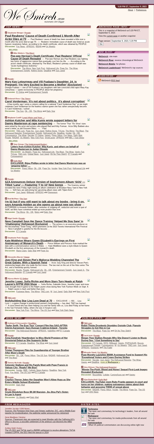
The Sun (20, 111)
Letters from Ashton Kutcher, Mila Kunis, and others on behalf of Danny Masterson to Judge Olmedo (45, 147)
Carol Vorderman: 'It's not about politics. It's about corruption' (45, 101)
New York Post (38, 68)
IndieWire (52, 331)
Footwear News (23, 291)
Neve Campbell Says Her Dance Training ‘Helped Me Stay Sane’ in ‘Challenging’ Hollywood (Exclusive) (44, 222)
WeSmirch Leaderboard (109, 68)
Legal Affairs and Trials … (33, 118)
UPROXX (30, 46)
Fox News (20, 46)
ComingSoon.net (117, 375)
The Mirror (26, 68)
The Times (25, 99)
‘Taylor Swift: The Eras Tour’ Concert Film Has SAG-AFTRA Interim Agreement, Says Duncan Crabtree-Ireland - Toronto (36, 326)
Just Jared (60, 70)
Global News (33, 154)
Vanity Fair (79, 152)
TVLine (61, 131)
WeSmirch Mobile (107, 64)
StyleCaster (50, 138)
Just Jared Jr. (79, 270)
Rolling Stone (37, 70)
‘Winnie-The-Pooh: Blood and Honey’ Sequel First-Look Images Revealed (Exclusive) (114, 370)
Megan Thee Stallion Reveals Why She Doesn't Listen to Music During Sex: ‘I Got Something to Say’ (114, 339)
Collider (106, 375)
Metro (37, 212)
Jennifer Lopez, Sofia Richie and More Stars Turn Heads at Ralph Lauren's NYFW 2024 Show (44, 283)
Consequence (11, 135)
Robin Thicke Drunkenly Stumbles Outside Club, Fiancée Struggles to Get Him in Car (111, 326)
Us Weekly (50, 46)
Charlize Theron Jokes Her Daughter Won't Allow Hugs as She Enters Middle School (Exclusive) (37, 380)
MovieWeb (97, 375)
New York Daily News (64, 310)
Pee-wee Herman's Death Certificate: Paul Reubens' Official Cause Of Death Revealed (46, 57)
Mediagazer (93, 416)
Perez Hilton (57, 135)
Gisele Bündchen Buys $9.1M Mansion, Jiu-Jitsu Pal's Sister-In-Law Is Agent (37, 393)
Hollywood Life (52, 68)
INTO (105, 343)
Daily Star (50, 111)
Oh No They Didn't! (58, 154)
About (130, 10)
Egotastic (95, 347)
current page (112, 36)
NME (25, 370)
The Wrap (73, 68)
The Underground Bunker (36, 144)
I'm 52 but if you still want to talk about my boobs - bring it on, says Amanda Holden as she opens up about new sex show (45, 203)
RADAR (15, 138)
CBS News (94, 392)
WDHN (39, 46)
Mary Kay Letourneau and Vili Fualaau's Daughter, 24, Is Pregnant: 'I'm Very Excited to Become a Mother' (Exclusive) (43, 83)
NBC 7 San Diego (76, 138)
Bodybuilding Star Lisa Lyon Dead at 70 (28, 300)
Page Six (64, 68)
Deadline (47, 70)
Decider (31, 135)
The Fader (107, 347)
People (28, 33)
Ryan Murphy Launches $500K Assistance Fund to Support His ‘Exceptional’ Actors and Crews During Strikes (114, 356)
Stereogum (52, 192)
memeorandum (95, 423)
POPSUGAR (130, 343)
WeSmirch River (106, 60)
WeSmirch (103, 56)
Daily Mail (78, 135)
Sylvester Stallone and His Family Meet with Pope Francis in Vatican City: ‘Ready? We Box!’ (36, 366)
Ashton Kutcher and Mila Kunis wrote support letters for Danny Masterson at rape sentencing (41, 122)
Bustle (19, 270)
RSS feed (115, 80)
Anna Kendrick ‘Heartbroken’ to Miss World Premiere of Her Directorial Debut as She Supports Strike (36, 339)
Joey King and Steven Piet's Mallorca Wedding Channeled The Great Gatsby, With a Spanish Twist (42, 261)
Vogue (26, 257)
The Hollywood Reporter (26, 331)
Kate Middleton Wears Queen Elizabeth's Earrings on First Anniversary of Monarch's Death (40, 242)
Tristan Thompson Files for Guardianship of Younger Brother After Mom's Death (37, 351)
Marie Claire (21, 251)
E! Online (20, 92)
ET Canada (73, 154)
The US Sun (45, 310)
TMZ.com (20, 131)
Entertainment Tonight (20, 70)
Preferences (141, 10)
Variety (48, 135)
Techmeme (93, 409)
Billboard (30, 192)
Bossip (140, 343)
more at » (110, 362)
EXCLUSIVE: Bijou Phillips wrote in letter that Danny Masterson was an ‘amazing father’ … (48, 164)
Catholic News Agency (38, 370)
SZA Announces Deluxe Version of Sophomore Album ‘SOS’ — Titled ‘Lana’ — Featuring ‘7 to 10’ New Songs (45, 183)
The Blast (30, 53)
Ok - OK (28, 111)
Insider (68, 133)
